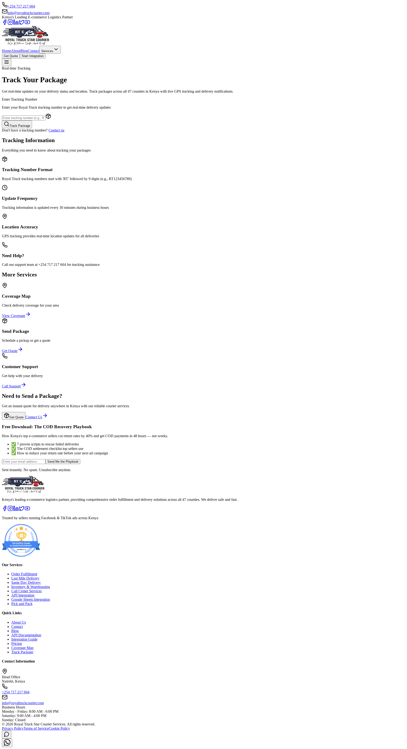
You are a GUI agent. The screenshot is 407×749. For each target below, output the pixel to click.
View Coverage (13, 316)
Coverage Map (22, 648)
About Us (18, 622)
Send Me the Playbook (62, 461)
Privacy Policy (13, 728)
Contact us (56, 130)
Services (47, 51)
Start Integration (33, 56)
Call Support (11, 386)
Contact (33, 51)
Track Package (19, 126)
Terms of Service (36, 728)
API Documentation (26, 635)
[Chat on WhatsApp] (7, 742)
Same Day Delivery (26, 582)
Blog (24, 51)
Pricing (16, 644)
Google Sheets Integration (30, 599)
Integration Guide (24, 639)
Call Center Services (26, 591)
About (15, 51)
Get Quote (11, 56)
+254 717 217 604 (21, 6)
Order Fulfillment (24, 574)
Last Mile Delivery (25, 578)
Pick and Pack (22, 604)
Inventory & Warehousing (30, 587)
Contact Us (33, 417)
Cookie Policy (59, 728)
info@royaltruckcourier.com (28, 13)
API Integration (22, 595)
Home (6, 51)
